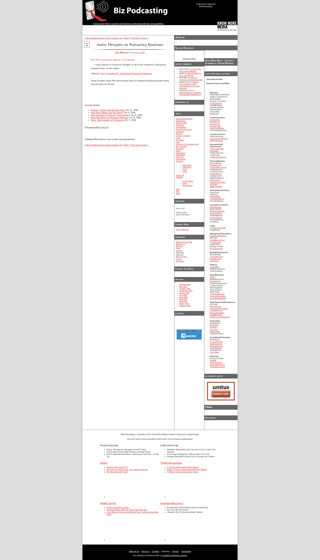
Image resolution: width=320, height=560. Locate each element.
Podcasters (180, 153)
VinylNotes (214, 261)
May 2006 (183, 299)
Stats (178, 189)
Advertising (187, 165)
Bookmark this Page (184, 242)
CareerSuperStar (217, 149)
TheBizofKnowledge (218, 157)
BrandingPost (215, 281)
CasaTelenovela (216, 257)
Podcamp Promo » (140, 38)
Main (126, 38)
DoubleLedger (215, 165)
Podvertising (181, 159)
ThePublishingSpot (217, 365)
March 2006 (184, 304)
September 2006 (185, 291)
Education (180, 125)
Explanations (181, 127)
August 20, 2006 (138, 52)
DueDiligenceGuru (217, 240)
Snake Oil (180, 175)
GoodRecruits (215, 242)
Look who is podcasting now (187, 144)
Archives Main (185, 284)
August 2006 (184, 293)
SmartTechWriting (217, 128)
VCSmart (213, 184)
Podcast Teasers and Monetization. (108, 110)
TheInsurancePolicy (218, 182)
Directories (186, 167)
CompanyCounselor (218, 228)
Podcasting (180, 155)
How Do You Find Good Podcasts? (190, 70)
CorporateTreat (216, 342)
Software (179, 177)
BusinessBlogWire (217, 211)
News (178, 151)
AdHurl (212, 277)
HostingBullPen (216, 213)
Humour (179, 134)
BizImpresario (215, 306)
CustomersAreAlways (219, 139)
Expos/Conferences (184, 129)
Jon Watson (122, 52)
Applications (181, 121)
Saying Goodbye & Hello (117, 507)
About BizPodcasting (184, 119)
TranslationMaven (217, 199)
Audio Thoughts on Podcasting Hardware (130, 44)
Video (178, 193)
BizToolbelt (214, 325)
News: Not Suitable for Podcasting (107, 120)
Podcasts (116, 59)
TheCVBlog (214, 352)
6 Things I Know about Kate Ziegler (183, 467)
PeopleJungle (215, 126)
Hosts (184, 169)
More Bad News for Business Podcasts (110, 117)
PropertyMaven (216, 363)
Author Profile (181, 123)
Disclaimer (180, 261)
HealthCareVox (216, 344)
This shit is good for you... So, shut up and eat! (127, 469)
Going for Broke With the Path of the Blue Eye (126, 510)
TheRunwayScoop (217, 367)
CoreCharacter (216, 103)
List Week (180, 140)
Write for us (180, 244)
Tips (177, 191)
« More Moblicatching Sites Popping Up (103, 38)
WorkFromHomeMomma (220, 317)
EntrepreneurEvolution (219, 309)
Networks (180, 149)
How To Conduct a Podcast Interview (190, 79)
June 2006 (183, 297)
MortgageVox (215, 180)
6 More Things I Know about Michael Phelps (187, 469)
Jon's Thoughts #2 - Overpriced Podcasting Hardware (126, 73)
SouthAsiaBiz (215, 197)
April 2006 (183, 301)
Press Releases (182, 229)
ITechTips (214, 329)
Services (179, 161)
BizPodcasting (215, 207)
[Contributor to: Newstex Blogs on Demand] (189, 339)
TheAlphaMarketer (217, 294)
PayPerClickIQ (216, 218)
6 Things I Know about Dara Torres (182, 472)
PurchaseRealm (216, 249)
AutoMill (213, 360)
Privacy (179, 259)
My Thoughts (107, 59)
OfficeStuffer (215, 332)
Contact (179, 251)
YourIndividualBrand (218, 298)
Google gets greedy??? (117, 467)
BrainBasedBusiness (218, 236)
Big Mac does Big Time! (117, 472)
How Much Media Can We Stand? (107, 112)
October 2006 (184, 289)
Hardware (180, 132)
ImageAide (214, 151)
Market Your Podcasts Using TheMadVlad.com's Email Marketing (189, 85)
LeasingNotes (215, 174)
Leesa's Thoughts (183, 136)
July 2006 (183, 295)
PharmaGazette (216, 346)
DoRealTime (215, 124)
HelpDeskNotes (216, 141)
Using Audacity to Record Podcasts (190, 74)
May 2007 (183, 287)
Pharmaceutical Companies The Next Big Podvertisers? (190, 94)
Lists (178, 142)
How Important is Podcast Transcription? (110, 115)
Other (184, 172)
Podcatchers (187, 186)
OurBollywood (215, 259)
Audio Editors (187, 181)
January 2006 (184, 306)
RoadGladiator (216, 348)
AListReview (215, 120)
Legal (178, 138)
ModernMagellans (217, 313)
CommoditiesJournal (218, 167)
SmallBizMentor (216, 315)
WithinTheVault (216, 186)
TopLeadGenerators (218, 296)
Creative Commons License (174, 555)
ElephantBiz (214, 267)
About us (179, 246)
